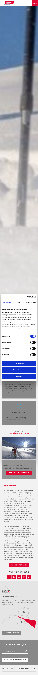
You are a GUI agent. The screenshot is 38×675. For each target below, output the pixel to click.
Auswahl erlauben (19, 370)
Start (3, 668)
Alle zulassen (19, 363)
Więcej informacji (19, 565)
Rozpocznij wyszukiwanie (15, 660)
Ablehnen (19, 376)
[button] (9, 577)
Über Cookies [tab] (31, 302)
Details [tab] (18, 302)
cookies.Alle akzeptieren (19, 473)
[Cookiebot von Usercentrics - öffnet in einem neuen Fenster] (27, 297)
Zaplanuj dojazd (11, 633)
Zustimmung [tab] (6, 302)
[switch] (33, 342)
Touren (12, 668)
